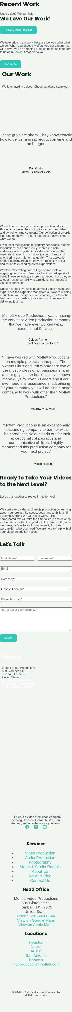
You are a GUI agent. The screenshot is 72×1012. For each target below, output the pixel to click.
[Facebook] (27, 827)
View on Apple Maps (36, 925)
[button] (4, 192)
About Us (40, 871)
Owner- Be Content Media (36, 172)
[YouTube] (45, 827)
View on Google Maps (36, 920)
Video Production (40, 853)
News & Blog (40, 876)
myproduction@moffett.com (36, 964)
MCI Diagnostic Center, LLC (43, 343)
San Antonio (36, 955)
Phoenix (36, 960)
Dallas (36, 947)
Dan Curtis (36, 168)
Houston (36, 942)
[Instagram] (36, 827)
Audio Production (40, 857)
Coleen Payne (37, 339)
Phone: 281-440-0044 (16, 680)
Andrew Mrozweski (43, 408)
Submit (8, 638)
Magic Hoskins (43, 463)
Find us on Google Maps (18, 683)
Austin (36, 951)
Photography (40, 862)
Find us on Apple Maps (17, 686)
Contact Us (40, 880)
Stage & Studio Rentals (40, 867)
